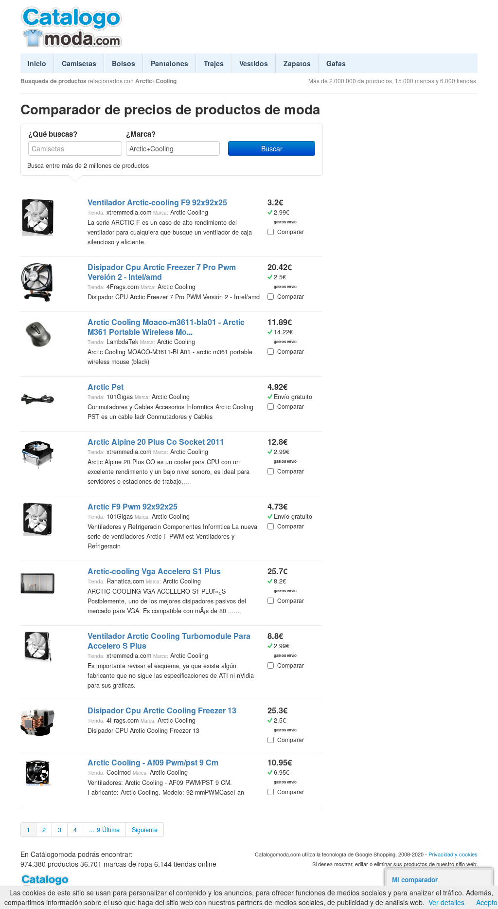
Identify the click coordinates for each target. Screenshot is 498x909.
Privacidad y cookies (453, 854)
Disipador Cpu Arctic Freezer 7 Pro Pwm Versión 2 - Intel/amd (162, 272)
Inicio (37, 63)
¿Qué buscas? (52, 134)
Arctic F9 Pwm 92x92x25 (133, 506)
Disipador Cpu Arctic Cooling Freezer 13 (162, 710)
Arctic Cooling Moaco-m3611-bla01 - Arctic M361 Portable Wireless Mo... (166, 327)
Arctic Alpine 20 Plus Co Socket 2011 (156, 442)
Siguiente (145, 829)
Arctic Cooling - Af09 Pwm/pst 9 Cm (153, 762)
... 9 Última (104, 829)
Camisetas (79, 63)
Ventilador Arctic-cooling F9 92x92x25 (157, 202)
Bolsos (123, 63)
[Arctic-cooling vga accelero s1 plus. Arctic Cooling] (37, 582)
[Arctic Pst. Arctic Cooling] (37, 398)
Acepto (487, 902)
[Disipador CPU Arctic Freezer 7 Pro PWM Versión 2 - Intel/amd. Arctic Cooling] (37, 281)
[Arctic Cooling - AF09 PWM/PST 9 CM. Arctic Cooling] (37, 771)
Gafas (336, 63)
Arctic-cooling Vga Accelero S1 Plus (154, 571)
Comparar (290, 231)
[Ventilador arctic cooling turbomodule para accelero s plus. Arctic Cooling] (37, 647)
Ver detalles (446, 902)
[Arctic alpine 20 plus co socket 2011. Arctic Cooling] (37, 453)
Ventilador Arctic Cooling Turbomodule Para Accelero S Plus (169, 641)
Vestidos (253, 63)
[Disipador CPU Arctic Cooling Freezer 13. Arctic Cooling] (37, 721)
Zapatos (297, 63)
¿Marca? (141, 134)
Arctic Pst (106, 387)
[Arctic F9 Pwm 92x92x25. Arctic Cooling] (37, 517)
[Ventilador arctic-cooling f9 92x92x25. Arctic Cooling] (37, 216)
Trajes (214, 63)
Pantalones (169, 63)
